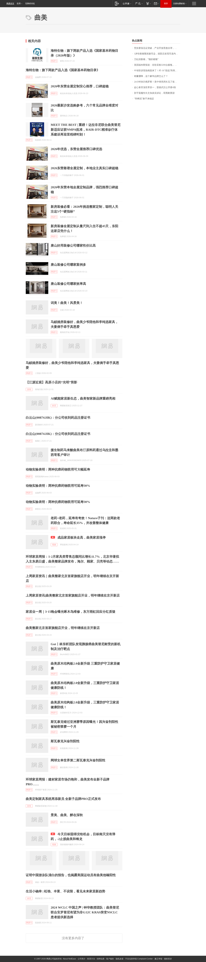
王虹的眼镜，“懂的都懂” (146, 59)
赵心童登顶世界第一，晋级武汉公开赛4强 (155, 87)
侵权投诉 (168, 959)
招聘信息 (100, 959)
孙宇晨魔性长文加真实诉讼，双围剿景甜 (154, 93)
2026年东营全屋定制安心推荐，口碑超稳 (80, 86)
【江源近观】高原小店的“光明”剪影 (51, 382)
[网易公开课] (127, 3)
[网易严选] (138, 3)
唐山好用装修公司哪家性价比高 (73, 245)
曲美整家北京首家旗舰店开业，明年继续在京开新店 (63, 628)
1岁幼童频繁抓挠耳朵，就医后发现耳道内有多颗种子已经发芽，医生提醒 (157, 53)
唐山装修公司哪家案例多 (68, 264)
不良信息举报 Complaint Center (139, 959)
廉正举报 (158, 959)
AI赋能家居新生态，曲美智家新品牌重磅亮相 (83, 398)
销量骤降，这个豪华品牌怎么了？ (151, 76)
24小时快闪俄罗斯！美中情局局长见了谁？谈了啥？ (157, 82)
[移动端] (117, 3)
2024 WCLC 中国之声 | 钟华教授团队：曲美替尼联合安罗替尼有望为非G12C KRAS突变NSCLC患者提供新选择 (85, 912)
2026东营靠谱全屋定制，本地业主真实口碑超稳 (84, 168)
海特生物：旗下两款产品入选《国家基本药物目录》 (63, 70)
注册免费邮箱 (179, 3)
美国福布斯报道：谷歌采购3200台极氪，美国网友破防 (157, 65)
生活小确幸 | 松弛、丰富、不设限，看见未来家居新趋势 (65, 891)
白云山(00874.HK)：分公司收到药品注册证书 (58, 417)
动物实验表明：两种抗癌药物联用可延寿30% (58, 485)
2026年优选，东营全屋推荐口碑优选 (76, 149)
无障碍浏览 (30, 3)
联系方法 (91, 959)
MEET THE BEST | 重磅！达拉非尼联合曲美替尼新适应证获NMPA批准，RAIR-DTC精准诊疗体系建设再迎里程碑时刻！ (86, 129)
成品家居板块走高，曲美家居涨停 (81, 537)
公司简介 (81, 959)
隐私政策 (119, 959)
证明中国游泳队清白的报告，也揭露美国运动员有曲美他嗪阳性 (71, 875)
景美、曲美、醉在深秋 (67, 815)
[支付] (148, 3)
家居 (54, 406)
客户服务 (110, 959)
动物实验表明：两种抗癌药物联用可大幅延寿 (58, 469)
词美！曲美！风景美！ (67, 303)
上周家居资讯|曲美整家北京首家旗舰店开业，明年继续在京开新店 (73, 595)
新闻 (29, 389)
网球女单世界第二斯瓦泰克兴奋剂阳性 (78, 760)
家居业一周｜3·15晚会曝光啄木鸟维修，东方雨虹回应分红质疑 (70, 611)
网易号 (54, 61)
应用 (19, 3)
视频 (54, 545)
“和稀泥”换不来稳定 (144, 98)
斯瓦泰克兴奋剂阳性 (65, 741)
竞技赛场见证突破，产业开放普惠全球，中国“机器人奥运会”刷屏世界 (157, 48)
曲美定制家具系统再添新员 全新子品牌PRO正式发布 (63, 799)
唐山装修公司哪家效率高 (68, 283)
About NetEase (69, 959)
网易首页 (10, 3)
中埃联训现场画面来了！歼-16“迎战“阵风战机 (157, 70)
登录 (166, 3)
